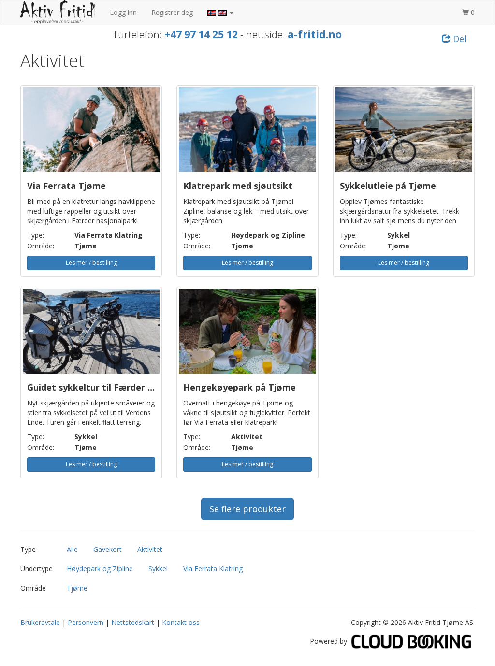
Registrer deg (172, 12)
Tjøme (77, 588)
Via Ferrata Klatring (213, 568)
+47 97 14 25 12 (201, 34)
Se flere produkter (247, 509)
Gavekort (107, 549)
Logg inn (123, 12)
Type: (35, 235)
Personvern (85, 622)
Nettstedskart (132, 622)
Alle (72, 549)
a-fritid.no (315, 34)
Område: (40, 245)
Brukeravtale (40, 622)
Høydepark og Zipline (100, 568)
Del (458, 38)
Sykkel (158, 568)
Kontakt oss (181, 622)
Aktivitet (149, 549)
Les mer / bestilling (91, 263)
